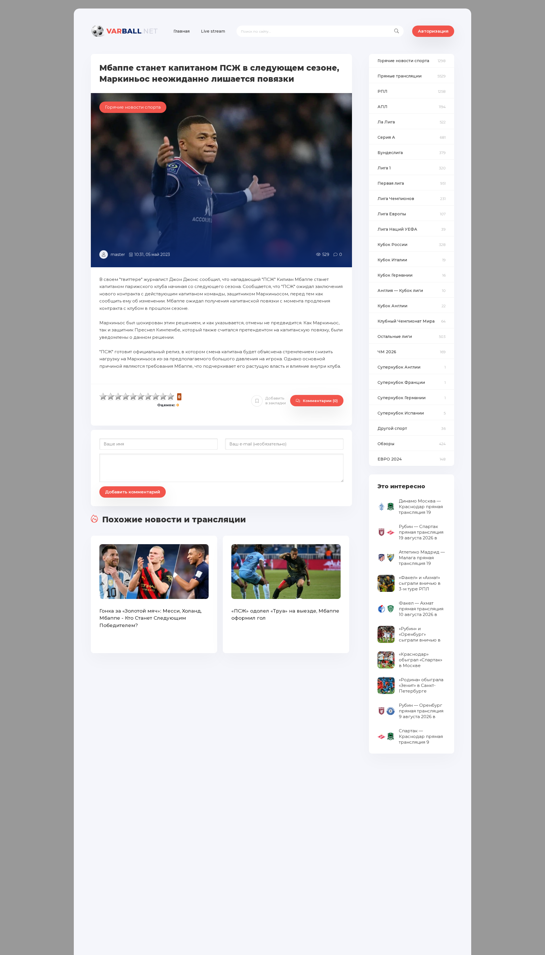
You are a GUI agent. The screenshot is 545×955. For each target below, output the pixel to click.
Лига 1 (384, 168)
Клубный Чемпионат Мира (406, 321)
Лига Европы (392, 213)
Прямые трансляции (400, 76)
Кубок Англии (392, 305)
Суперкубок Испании (401, 413)
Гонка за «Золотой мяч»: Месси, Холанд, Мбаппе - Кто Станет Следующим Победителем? (150, 618)
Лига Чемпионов (396, 198)
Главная (181, 31)
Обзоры (386, 443)
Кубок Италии (392, 259)
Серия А (386, 137)
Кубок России (392, 244)
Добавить (275, 400)
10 (170, 396)
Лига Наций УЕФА (397, 229)
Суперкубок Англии (399, 367)
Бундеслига (390, 152)
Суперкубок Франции (401, 382)
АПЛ (382, 106)
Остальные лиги (395, 336)
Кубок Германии (395, 275)
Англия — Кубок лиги (400, 290)
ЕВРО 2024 (390, 459)
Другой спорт (392, 428)
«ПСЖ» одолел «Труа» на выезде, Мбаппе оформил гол (285, 614)
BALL (132, 31)
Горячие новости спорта (403, 60)
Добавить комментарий (132, 492)
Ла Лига (386, 122)
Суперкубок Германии (401, 397)
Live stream (213, 31)
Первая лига (391, 183)
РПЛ (382, 91)
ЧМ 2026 (387, 351)
